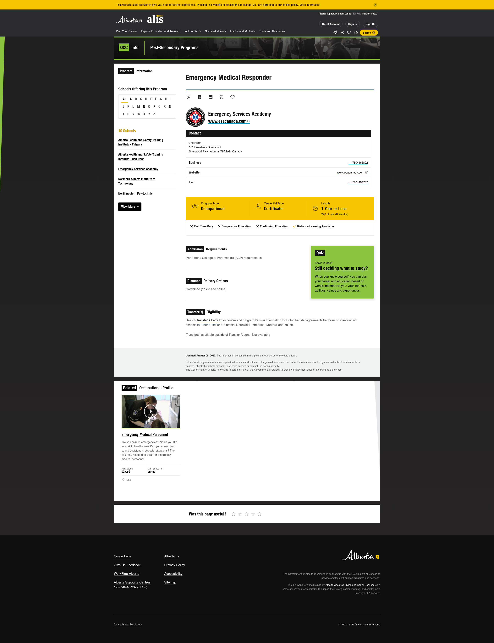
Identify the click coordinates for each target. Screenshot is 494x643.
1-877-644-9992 (369, 13)
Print (355, 32)
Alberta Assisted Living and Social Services (350, 585)
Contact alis (122, 556)
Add (342, 32)
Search (367, 32)
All (125, 99)
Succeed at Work (215, 31)
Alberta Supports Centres (132, 582)
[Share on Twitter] (188, 97)
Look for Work (192, 31)
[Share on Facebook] (199, 97)
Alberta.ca (171, 556)
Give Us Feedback (127, 564)
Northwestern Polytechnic (135, 193)
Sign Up (370, 24)
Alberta (129, 19)
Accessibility (173, 573)
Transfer (207, 320)
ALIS (155, 19)
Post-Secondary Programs (174, 47)
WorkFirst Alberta (126, 573)
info (129, 47)
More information (309, 5)
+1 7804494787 (358, 182)
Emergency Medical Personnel (145, 434)
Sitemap (170, 582)
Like (349, 32)
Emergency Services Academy (138, 169)
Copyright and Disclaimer (128, 624)
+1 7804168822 (358, 162)
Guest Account (331, 24)
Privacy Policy (174, 564)
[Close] (375, 5)
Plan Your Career (126, 31)
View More (128, 206)
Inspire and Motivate (242, 31)
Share (335, 32)
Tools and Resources (272, 31)
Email (221, 97)
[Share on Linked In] (210, 97)
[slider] (145, 424)
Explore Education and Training (160, 31)
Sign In (352, 24)
